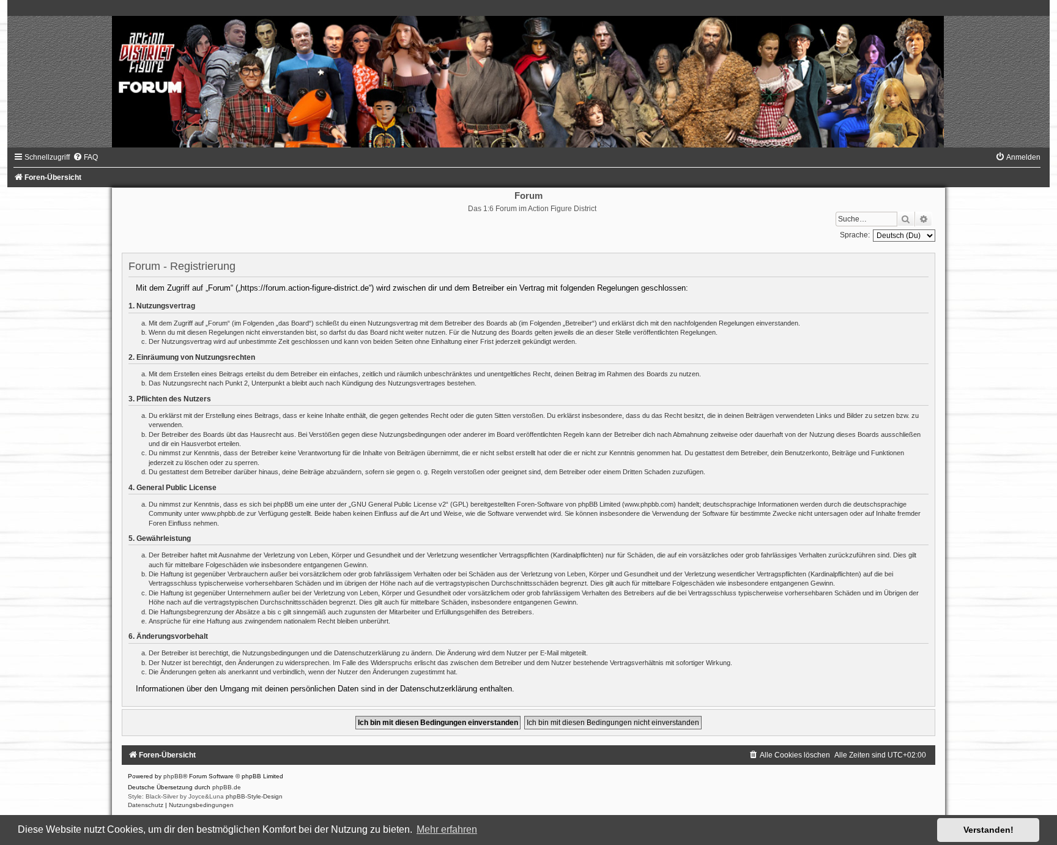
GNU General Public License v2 (398, 504)
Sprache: (855, 235)
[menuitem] (85, 157)
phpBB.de (226, 787)
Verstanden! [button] (988, 830)
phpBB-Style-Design (254, 796)
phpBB (173, 776)
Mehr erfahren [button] (447, 829)
